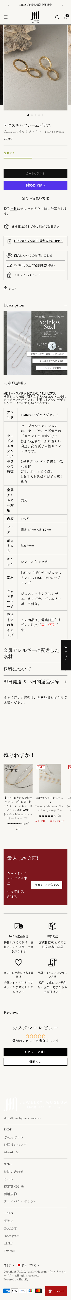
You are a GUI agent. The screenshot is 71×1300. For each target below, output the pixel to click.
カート (9, 1179)
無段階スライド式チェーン (49, 800)
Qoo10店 (10, 1228)
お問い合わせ (43, 255)
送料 (13, 208)
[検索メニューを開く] (57, 17)
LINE (8, 1243)
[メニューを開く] (6, 17)
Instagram (12, 1235)
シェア (13, 288)
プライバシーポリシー (20, 1201)
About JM (11, 1151)
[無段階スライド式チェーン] (49, 778)
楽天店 (9, 1220)
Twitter (9, 1250)
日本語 (7, 1265)
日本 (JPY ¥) (29, 1265)
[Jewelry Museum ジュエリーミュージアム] (35, 17)
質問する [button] (35, 1061)
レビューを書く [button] (35, 1051)
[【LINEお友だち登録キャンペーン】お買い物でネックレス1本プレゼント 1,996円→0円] (18, 778)
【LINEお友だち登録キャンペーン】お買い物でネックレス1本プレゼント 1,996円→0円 (18, 804)
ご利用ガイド (14, 1137)
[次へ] (62, 4)
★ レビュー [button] (66, 655)
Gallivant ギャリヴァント (23, 131)
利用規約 (10, 1193)
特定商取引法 (14, 1186)
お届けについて (15, 1144)
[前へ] (8, 4)
